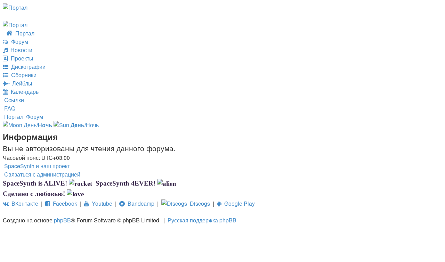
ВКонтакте (23, 203)
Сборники (22, 75)
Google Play (238, 203)
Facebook (63, 203)
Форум (18, 42)
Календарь (23, 92)
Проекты (20, 58)
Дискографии (27, 67)
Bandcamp (139, 203)
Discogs (198, 203)
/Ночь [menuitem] (85, 125)
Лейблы (20, 83)
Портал (23, 33)
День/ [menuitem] (37, 125)
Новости (20, 50)
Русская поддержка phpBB (202, 220)
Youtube (100, 203)
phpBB (62, 220)
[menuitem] (9, 108)
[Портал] (15, 7)
